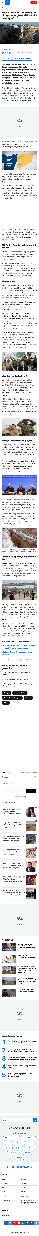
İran (30, 1143)
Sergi (8, 1148)
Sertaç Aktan (7, 49)
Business (5, 1183)
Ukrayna (20, 1143)
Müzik (27, 1153)
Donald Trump (29, 1138)
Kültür (23, 1192)
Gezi (3, 1192)
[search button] (35, 1120)
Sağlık (18, 1148)
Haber (7, 8)
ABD (9, 1143)
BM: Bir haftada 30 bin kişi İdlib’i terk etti (15, 679)
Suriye (19, 8)
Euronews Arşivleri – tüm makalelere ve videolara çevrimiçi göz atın (29, 1202)
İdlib (5, 702)
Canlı (34, 2)
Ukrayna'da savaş (11, 1138)
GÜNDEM (7, 940)
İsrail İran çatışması (19, 1133)
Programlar (25, 1196)
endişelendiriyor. (8, 239)
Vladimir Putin (20, 693)
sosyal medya (14, 1153)
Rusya (28, 698)
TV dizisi (30, 1148)
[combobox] (19, 1120)
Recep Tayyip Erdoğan (12, 698)
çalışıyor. (30, 471)
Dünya (13, 8)
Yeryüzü (24, 1183)
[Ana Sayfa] (2, 8)
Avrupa (4, 1179)
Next (3, 1187)
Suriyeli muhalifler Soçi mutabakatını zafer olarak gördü (16, 673)
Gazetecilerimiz (7, 1200)
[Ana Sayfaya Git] (7, 2)
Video (4, 1196)
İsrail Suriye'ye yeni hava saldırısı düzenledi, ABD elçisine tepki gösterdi (17, 685)
